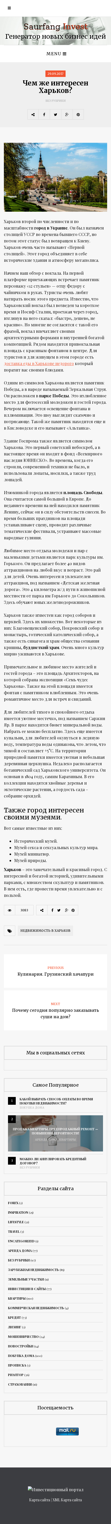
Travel (14, 1231)
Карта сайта (39, 1499)
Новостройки (20, 1346)
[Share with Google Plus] (67, 114)
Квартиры (67, 1139)
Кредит (14, 1317)
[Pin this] (78, 114)
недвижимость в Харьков (45, 931)
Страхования (20, 1384)
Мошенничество (23, 1337)
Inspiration (18, 1212)
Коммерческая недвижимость (36, 1308)
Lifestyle (16, 1222)
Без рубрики (55, 100)
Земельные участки (26, 1279)
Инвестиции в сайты (27, 1289)
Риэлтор (15, 1375)
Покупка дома (32, 1107)
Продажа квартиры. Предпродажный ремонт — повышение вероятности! (55, 1131)
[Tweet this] (55, 114)
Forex (13, 1203)
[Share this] (44, 114)
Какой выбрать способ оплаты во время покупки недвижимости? (56, 1101)
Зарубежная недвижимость (33, 1270)
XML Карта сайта (67, 1499)
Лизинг (14, 1327)
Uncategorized (21, 1241)
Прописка (17, 1365)
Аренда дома (46, 1139)
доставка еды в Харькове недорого (39, 363)
